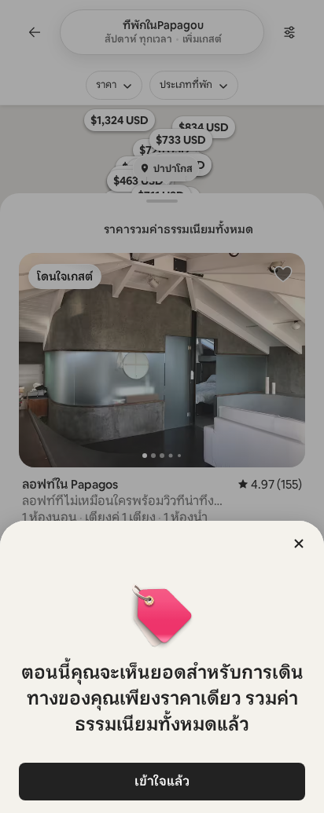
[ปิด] (299, 543)
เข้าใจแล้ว (162, 781)
